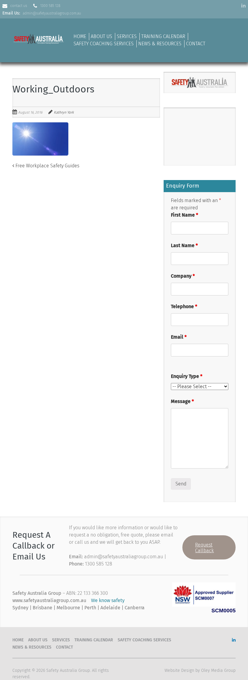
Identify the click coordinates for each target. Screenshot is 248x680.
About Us (101, 36)
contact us (18, 6)
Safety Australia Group (68, 670)
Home (79, 36)
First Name (184, 215)
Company (183, 276)
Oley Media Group (218, 670)
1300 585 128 (50, 6)
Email (179, 337)
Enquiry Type (186, 376)
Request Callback (204, 547)
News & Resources (159, 44)
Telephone (184, 306)
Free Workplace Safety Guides (46, 166)
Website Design (179, 670)
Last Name (184, 245)
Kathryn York (64, 112)
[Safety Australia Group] (39, 37)
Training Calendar (163, 36)
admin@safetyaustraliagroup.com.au (52, 13)
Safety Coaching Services (103, 44)
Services (127, 36)
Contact (195, 44)
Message (182, 401)
